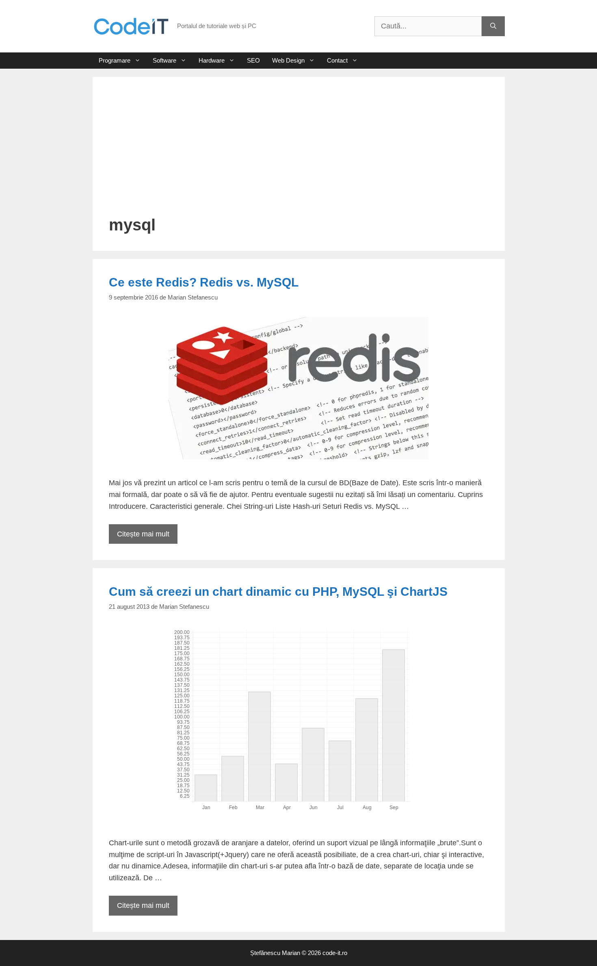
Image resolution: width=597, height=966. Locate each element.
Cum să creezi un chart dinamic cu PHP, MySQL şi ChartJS (278, 591)
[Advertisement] (299, 154)
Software (164, 60)
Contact (337, 60)
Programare (114, 60)
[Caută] (493, 26)
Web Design (288, 60)
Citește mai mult (143, 534)
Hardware (212, 60)
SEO (253, 60)
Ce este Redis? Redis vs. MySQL (203, 282)
